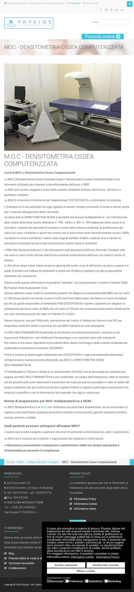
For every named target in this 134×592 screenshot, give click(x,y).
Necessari (56, 581)
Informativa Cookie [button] (82, 556)
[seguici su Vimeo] (127, 10)
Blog (11, 553)
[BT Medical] (29, 21)
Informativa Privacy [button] (108, 556)
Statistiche (95, 581)
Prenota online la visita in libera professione (35, 558)
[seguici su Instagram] (106, 10)
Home (20, 462)
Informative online (85, 508)
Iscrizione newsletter (22, 563)
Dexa (44, 407)
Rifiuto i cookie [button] (86, 571)
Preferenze (76, 581)
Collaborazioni (17, 568)
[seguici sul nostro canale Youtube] (116, 10)
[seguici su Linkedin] (122, 10)
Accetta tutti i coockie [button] (106, 565)
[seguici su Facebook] (101, 10)
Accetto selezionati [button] (66, 565)
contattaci (75, 3)
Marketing (114, 581)
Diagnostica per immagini (43, 462)
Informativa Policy (85, 499)
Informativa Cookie (85, 504)
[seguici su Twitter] (111, 10)
